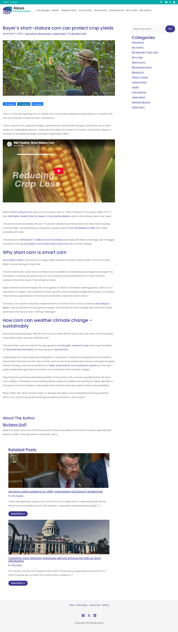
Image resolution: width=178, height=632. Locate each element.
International (139, 92)
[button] (161, 2)
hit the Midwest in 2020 (82, 228)
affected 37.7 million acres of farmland (41, 239)
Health (135, 87)
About (71, 605)
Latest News (59, 33)
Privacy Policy (81, 605)
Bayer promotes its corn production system (73, 365)
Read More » (18, 513)
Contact (105, 605)
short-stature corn (21, 212)
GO (170, 28)
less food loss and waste (20, 349)
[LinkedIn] (174, 2)
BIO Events (138, 47)
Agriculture (31, 33)
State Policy (138, 107)
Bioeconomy (45, 33)
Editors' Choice (140, 77)
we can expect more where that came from (44, 243)
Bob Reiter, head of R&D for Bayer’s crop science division (39, 216)
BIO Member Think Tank (145, 52)
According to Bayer (13, 260)
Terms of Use (94, 605)
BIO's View (137, 57)
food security (61, 349)
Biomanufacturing (141, 67)
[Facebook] (166, 2)
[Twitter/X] (170, 2)
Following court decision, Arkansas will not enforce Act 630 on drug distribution (54, 559)
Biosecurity (138, 72)
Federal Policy (139, 82)
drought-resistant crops (75, 345)
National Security (141, 102)
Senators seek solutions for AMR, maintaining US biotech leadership (55, 491)
